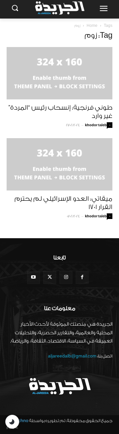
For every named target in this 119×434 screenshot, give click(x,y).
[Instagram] (66, 277)
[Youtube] (33, 277)
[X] (49, 277)
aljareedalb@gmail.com (72, 355)
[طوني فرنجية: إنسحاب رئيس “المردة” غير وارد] (59, 73)
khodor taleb (96, 125)
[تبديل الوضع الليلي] (12, 422)
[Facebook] (82, 277)
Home (92, 26)
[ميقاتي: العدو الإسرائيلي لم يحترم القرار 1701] (59, 164)
